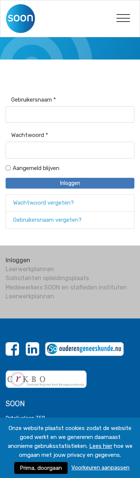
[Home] (24, 18)
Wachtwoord (29, 135)
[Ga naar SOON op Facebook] (12, 353)
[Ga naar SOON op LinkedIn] (32, 353)
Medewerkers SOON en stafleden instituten (66, 287)
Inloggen (70, 183)
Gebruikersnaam (33, 99)
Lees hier (100, 446)
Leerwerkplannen (30, 269)
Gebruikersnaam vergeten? (47, 219)
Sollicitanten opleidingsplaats (47, 278)
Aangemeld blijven (36, 168)
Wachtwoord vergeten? (43, 202)
